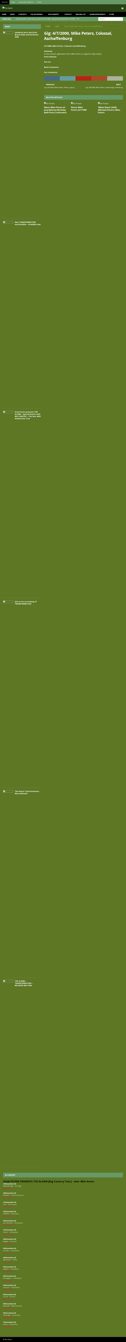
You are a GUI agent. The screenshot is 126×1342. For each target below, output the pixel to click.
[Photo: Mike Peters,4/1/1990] (83, 103)
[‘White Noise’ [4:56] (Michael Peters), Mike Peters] (110, 103)
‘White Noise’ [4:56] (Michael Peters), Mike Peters (109, 110)
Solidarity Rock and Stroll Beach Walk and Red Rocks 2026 (27, 34)
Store (111, 14)
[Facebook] (114, 2)
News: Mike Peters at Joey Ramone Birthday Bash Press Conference (55, 110)
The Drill (12, 1297)
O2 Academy (18, 1223)
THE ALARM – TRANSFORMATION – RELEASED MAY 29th (24, 983)
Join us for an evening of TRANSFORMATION (26, 602)
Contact (68, 14)
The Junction (16, 1315)
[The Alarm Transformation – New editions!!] (8, 882)
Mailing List (81, 14)
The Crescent (12, 1204)
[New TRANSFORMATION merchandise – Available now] (8, 313)
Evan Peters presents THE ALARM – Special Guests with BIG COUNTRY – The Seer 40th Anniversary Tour (28, 415)
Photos (5, 2)
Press (39, 2)
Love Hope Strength (26, 2)
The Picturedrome (17, 1195)
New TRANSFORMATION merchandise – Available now (28, 223)
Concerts (22, 14)
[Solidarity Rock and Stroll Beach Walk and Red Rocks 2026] (8, 123)
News (12, 14)
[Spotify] (124, 2)
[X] (119, 2)
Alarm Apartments (97, 14)
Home (4, 14)
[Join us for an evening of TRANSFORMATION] (8, 693)
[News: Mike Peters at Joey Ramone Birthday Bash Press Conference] (56, 103)
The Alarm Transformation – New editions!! (27, 792)
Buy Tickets (7, 1188)
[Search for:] (110, 19)
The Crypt (18, 1186)
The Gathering (36, 14)
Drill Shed (13, 1241)
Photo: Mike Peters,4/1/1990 (79, 108)
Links (13, 2)
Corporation (15, 1214)
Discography (53, 14)
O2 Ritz (15, 1260)
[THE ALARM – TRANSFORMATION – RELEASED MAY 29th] (8, 1072)
